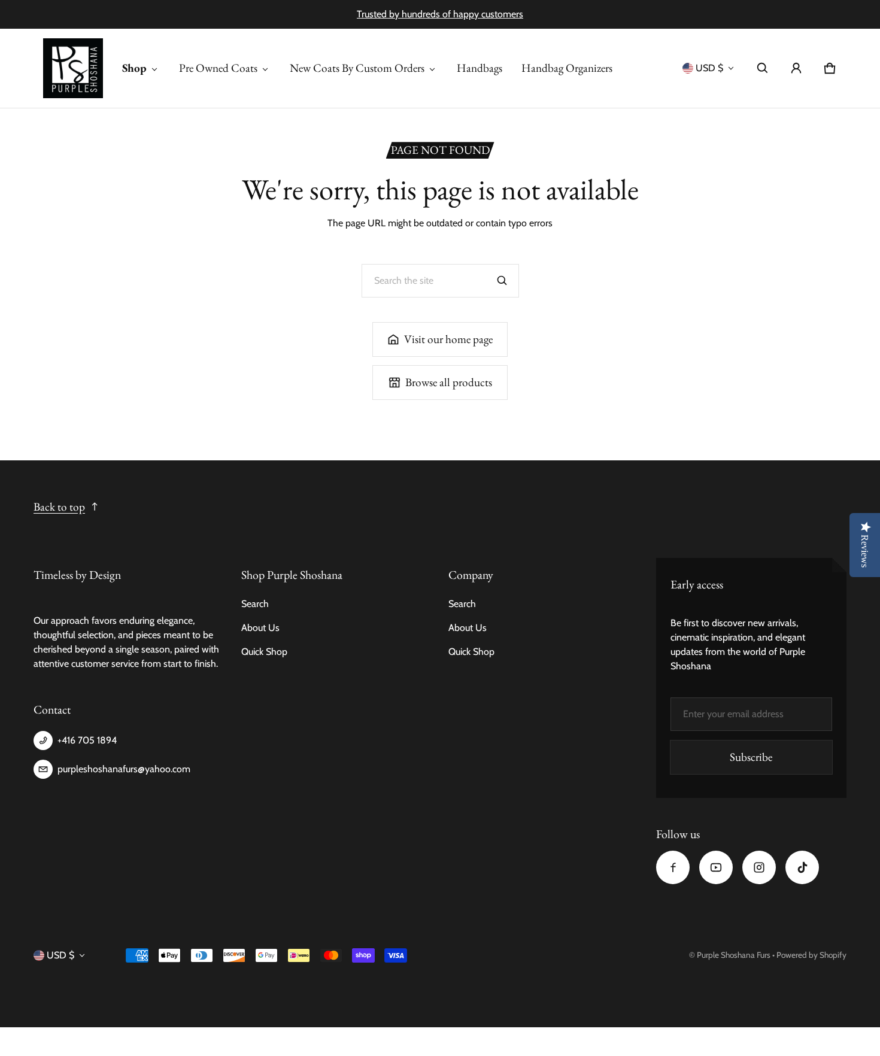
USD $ (709, 68)
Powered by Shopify (811, 955)
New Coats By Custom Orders (357, 67)
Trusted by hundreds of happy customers (440, 14)
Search (255, 603)
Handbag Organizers (566, 67)
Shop (134, 67)
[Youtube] (716, 867)
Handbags (479, 67)
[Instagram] (759, 867)
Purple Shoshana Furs (733, 955)
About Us (260, 627)
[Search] (502, 281)
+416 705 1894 (87, 740)
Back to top (59, 506)
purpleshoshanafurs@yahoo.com (123, 769)
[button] (762, 68)
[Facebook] (673, 867)
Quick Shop (264, 651)
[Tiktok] (802, 867)
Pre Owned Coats (218, 67)
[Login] (796, 68)
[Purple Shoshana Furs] (73, 68)
